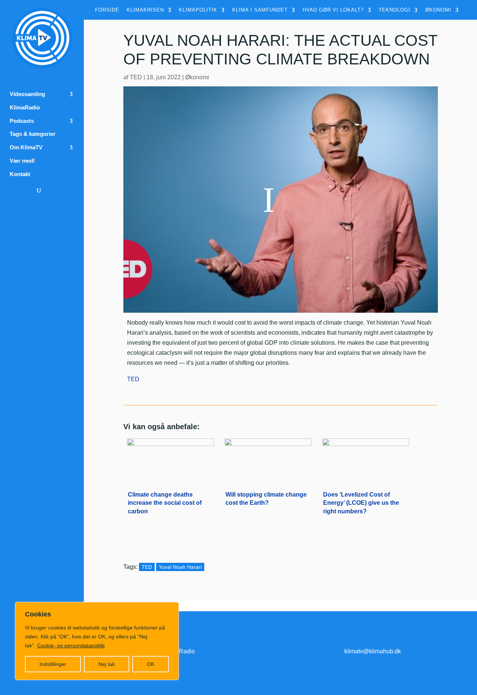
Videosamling (27, 94)
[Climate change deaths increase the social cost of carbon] (170, 459)
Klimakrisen (145, 10)
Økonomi (438, 10)
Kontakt (20, 174)
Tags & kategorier (33, 134)
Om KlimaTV (26, 147)
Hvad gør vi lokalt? (333, 10)
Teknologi (394, 10)
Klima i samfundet (260, 10)
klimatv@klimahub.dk (372, 651)
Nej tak (106, 664)
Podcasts (22, 121)
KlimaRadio (25, 108)
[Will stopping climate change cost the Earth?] (268, 459)
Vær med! (22, 161)
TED (136, 77)
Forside (107, 10)
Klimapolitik (198, 10)
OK (150, 664)
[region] (97, 641)
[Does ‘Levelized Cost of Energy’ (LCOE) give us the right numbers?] (366, 459)
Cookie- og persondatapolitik (71, 645)
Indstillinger (53, 664)
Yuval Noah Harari (180, 567)
